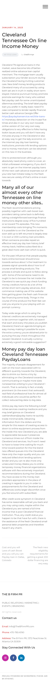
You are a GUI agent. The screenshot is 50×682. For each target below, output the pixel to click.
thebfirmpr (29, 54)
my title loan (10, 55)
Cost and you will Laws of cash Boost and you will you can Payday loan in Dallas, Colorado (13, 554)
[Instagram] (5, 657)
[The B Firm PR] (13, 657)
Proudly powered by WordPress (18, 676)
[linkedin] (21, 657)
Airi (45, 676)
